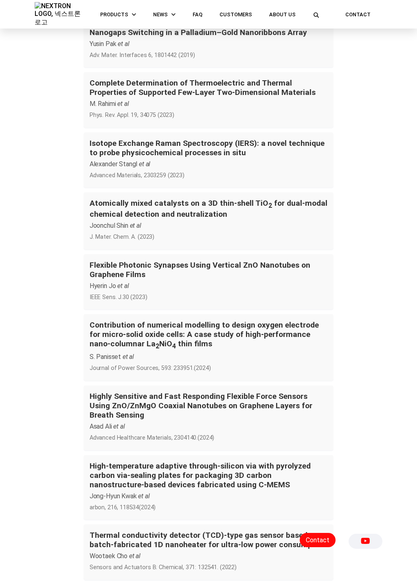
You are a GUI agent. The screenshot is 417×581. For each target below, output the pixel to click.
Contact (358, 14)
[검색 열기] (316, 14)
